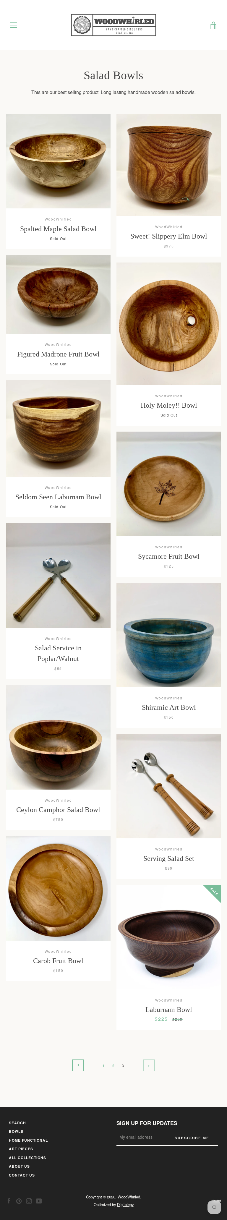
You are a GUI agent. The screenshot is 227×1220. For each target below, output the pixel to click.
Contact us (22, 1175)
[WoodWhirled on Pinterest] (19, 1200)
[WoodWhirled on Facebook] (9, 1200)
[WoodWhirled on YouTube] (39, 1200)
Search (17, 1122)
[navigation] (13, 25)
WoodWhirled (129, 1197)
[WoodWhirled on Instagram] (29, 1200)
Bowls (16, 1131)
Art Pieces (21, 1148)
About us (19, 1166)
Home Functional (28, 1140)
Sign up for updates (146, 1123)
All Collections (27, 1157)
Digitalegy (125, 1204)
